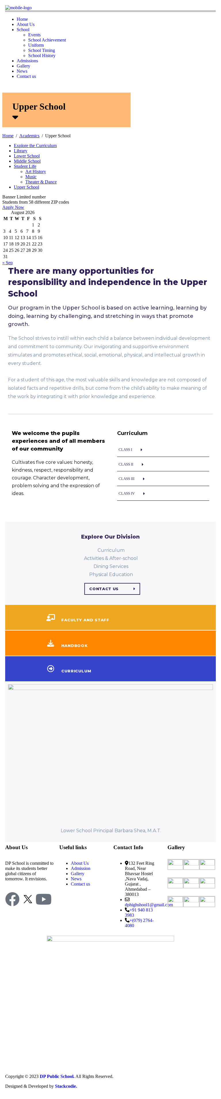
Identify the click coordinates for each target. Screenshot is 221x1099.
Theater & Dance (41, 181)
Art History (35, 171)
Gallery (23, 65)
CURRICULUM (76, 671)
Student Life (25, 166)
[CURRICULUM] (50, 668)
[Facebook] (12, 899)
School (23, 29)
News (22, 71)
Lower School (27, 155)
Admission (80, 868)
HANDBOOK (74, 645)
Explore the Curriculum (35, 145)
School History (42, 55)
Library (20, 150)
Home (22, 19)
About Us (26, 24)
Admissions (27, 60)
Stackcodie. (66, 1086)
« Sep (7, 262)
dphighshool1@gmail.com (149, 904)
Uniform (36, 45)
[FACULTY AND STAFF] (50, 617)
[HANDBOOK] (50, 643)
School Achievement (47, 39)
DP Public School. (57, 1076)
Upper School (26, 187)
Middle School (27, 161)
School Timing (41, 50)
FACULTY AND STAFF (85, 620)
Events (34, 34)
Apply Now (13, 207)
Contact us (26, 76)
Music (31, 176)
